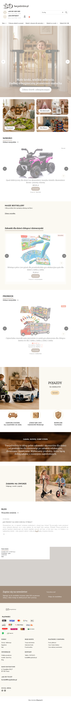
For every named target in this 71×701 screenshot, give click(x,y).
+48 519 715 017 (6, 677)
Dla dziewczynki (44, 111)
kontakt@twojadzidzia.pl (9, 680)
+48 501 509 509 (14, 11)
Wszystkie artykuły (8, 513)
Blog (2, 660)
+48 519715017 (13, 16)
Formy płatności (52, 642)
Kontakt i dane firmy (6, 657)
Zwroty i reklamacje (6, 642)
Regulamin (4, 645)
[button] (66, 12)
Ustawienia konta (29, 645)
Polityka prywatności (6, 655)
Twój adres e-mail (50, 592)
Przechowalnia (28, 647)
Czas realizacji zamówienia (55, 647)
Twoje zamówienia (29, 642)
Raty (2, 647)
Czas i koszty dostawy (53, 645)
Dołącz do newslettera (55, 597)
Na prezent (9, 128)
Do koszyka (35, 189)
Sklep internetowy (35, 700)
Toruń (2, 556)
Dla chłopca (43, 128)
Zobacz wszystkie (9, 142)
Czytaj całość (4, 534)
